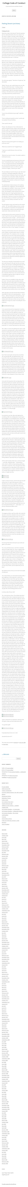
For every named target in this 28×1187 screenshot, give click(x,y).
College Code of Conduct (14, 3)
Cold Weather (5, 815)
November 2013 (5, 959)
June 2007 (4, 1086)
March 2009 (4, 1049)
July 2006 (4, 1092)
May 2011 (4, 1010)
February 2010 (5, 1030)
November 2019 (5, 875)
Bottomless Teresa (6, 798)
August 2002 (5, 1150)
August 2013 (5, 965)
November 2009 (5, 1036)
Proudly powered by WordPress (9, 1184)
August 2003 (5, 1135)
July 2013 (4, 966)
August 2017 (5, 895)
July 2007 (4, 1085)
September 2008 (6, 1058)
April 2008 (4, 1068)
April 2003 (4, 1139)
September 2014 (6, 948)
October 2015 (5, 931)
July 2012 (4, 983)
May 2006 (4, 1096)
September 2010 (6, 1021)
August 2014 (5, 950)
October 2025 (5, 835)
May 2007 (4, 1088)
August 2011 (5, 1004)
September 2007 (6, 1081)
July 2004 (4, 1124)
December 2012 (5, 978)
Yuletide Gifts (5, 807)
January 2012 (5, 995)
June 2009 (4, 1043)
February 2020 (5, 873)
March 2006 (4, 1099)
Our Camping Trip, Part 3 (7, 802)
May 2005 (4, 1116)
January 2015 (5, 940)
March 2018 (4, 886)
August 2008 (5, 1060)
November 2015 (5, 929)
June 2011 (4, 1008)
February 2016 (5, 923)
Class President (5, 824)
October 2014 (5, 946)
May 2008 (4, 1066)
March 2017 (4, 903)
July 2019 (4, 877)
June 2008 (4, 1064)
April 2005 (4, 1118)
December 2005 (5, 1105)
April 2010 (4, 1026)
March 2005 (4, 1120)
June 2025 (4, 837)
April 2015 (4, 936)
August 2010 (5, 1023)
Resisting (4, 822)
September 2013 (6, 963)
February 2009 (5, 1051)
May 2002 (4, 1156)
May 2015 (4, 935)
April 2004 (4, 1128)
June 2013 (4, 968)
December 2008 (5, 1055)
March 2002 (4, 1159)
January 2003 (5, 1144)
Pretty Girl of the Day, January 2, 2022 (10, 820)
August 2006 (5, 1090)
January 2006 (5, 1103)
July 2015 (4, 933)
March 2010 (4, 1028)
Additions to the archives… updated (10, 805)
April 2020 (4, 871)
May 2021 (4, 862)
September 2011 (6, 1002)
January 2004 (5, 1129)
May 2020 (4, 869)
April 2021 (4, 863)
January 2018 (5, 888)
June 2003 (4, 1137)
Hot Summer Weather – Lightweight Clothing (12, 811)
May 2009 (4, 1045)
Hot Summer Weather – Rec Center (10, 813)
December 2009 (5, 1034)
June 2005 (4, 1114)
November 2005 (5, 1107)
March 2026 (4, 833)
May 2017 (4, 901)
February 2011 (5, 1015)
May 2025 (4, 839)
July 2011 (4, 1006)
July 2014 (4, 951)
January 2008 (5, 1073)
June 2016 (4, 916)
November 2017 (5, 891)
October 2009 (5, 1038)
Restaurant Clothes (6, 796)
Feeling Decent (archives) (11, 23)
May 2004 (4, 1126)
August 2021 (5, 858)
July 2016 (4, 914)
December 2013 (5, 957)
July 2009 (4, 1041)
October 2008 (5, 1056)
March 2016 (4, 921)
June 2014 (4, 953)
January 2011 (5, 1017)
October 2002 (5, 1146)
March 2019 (4, 878)
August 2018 (5, 880)
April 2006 (4, 1098)
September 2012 (6, 981)
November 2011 (5, 998)
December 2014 (5, 942)
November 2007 (5, 1077)
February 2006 (5, 1101)
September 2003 (6, 1133)
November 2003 (5, 1131)
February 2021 (5, 865)
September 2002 (6, 1148)
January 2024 (5, 848)
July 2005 (4, 1113)
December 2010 (5, 1019)
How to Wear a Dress (7, 818)
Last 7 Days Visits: (6, 1173)
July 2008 (4, 1062)
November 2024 (5, 845)
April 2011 (4, 1011)
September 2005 (6, 1109)
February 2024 (5, 847)
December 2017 (5, 890)
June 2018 (4, 882)
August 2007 (5, 1083)
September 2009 (6, 1040)
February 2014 (5, 955)
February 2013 (5, 974)
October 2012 (5, 980)
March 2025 (4, 841)
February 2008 (5, 1071)
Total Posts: (5, 1174)
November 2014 (5, 944)
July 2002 (4, 1152)
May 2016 (4, 918)
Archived (16, 742)
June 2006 (4, 1094)
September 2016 (6, 910)
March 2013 (4, 972)
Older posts (5, 754)
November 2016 (5, 906)
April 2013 (4, 970)
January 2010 (5, 1032)
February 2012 (5, 993)
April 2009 (4, 1047)
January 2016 (5, 925)
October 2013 (5, 961)
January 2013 (5, 976)
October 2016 (5, 908)
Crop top (4, 817)
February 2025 (5, 843)
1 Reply (3, 27)
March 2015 (4, 938)
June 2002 (4, 1154)
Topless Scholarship (6, 790)
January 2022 (5, 856)
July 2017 (4, 897)
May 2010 (4, 1025)
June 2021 (4, 860)
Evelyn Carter (5, 800)
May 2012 (4, 987)
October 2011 (5, 1000)
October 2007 (5, 1079)
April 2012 (4, 989)
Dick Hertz (5, 744)
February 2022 (5, 854)
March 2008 (4, 1070)
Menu (14, 10)
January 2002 (5, 1163)
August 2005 (5, 1111)
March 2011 (4, 1013)
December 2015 (5, 927)
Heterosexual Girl (13, 775)
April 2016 (4, 920)
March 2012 (4, 991)
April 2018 (4, 884)
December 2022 (5, 850)
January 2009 (5, 1053)
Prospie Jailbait (9, 768)
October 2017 (5, 893)
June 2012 (4, 985)
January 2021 (5, 867)
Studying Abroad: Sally (7, 803)
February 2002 (5, 1161)
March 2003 (4, 1141)
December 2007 (5, 1075)
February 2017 (5, 905)
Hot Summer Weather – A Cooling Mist (11, 809)
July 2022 (4, 852)
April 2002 (4, 1158)
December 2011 (5, 996)
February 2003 (5, 1143)
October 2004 (5, 1122)
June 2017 (4, 899)
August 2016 (5, 912)
